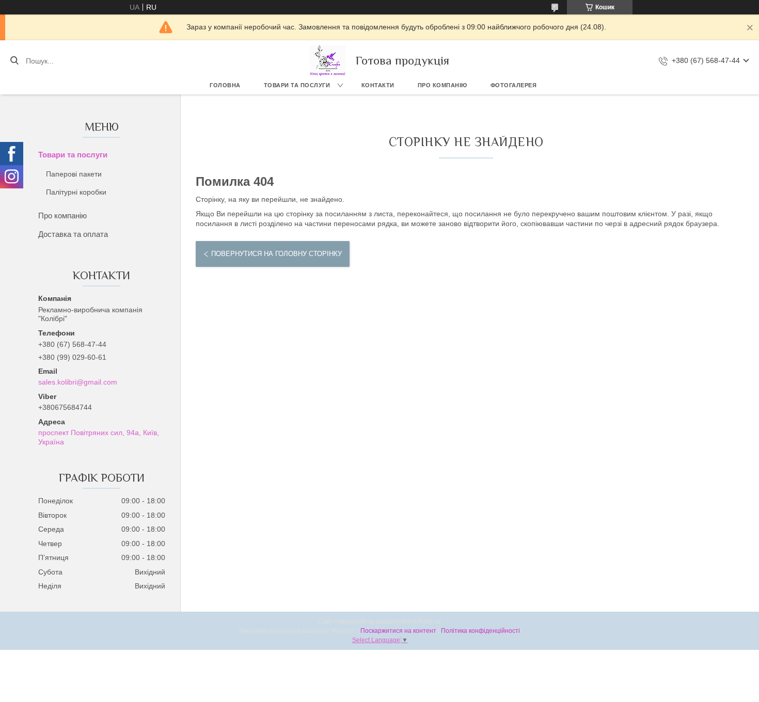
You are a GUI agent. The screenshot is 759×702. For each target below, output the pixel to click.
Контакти (377, 85)
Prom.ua (429, 621)
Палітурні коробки (76, 192)
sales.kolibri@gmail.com (77, 382)
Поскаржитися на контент (398, 630)
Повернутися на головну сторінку (276, 254)
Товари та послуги (297, 85)
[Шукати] (14, 61)
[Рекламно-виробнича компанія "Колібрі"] (327, 60)
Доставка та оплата (73, 234)
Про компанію (442, 85)
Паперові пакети (74, 174)
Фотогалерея (514, 85)
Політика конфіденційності (480, 630)
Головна (225, 85)
